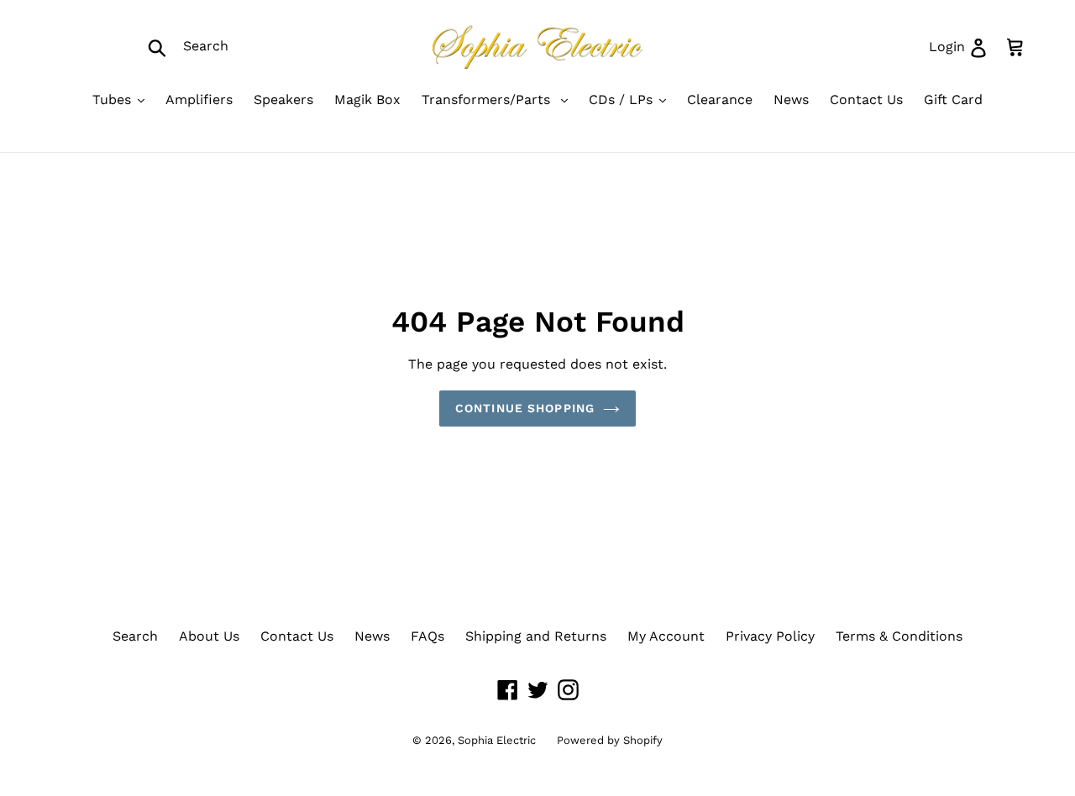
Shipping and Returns (535, 636)
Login (964, 46)
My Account (666, 636)
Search (135, 636)
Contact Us (296, 636)
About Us (209, 636)
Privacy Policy (770, 636)
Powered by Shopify (610, 740)
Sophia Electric (497, 740)
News (372, 636)
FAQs (427, 636)
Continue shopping (525, 408)
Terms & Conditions (899, 636)
